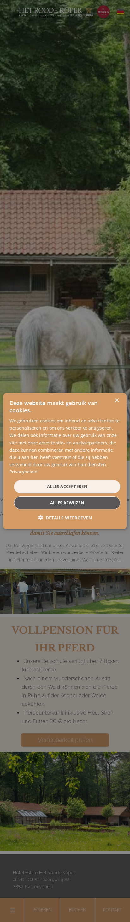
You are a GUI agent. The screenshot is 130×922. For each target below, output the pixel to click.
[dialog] (65, 461)
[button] (65, 517)
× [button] (116, 400)
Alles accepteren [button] (67, 486)
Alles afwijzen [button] (67, 503)
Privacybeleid (23, 472)
